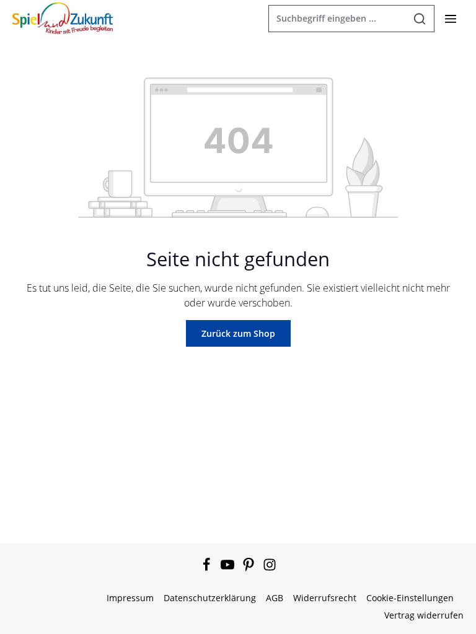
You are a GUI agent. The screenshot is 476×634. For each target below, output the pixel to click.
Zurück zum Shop (238, 333)
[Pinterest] (250, 568)
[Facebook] (208, 568)
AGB (274, 598)
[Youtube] (229, 568)
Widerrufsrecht (324, 598)
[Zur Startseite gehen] (62, 17)
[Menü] (450, 18)
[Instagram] (269, 568)
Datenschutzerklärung (210, 598)
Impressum (130, 598)
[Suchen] (419, 18)
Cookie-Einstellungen (410, 598)
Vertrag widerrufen (424, 615)
